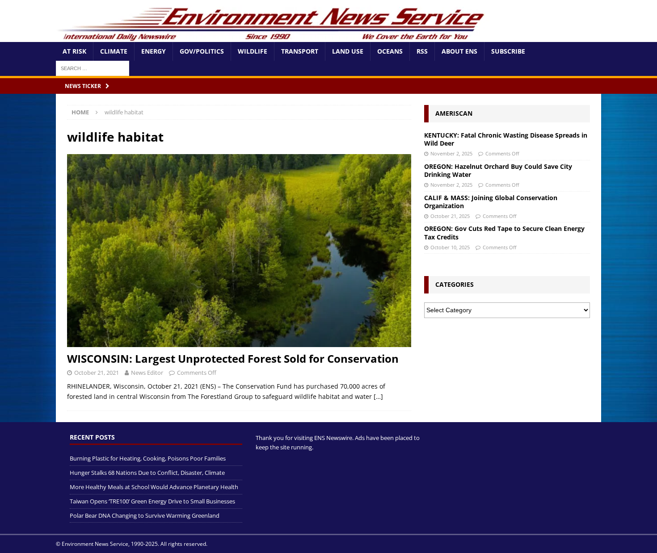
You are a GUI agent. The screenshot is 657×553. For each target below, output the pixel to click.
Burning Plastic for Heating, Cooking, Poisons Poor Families (148, 458)
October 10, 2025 (450, 247)
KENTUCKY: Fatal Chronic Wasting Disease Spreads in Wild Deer (505, 139)
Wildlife (252, 51)
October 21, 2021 (96, 373)
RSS (422, 51)
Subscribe (508, 51)
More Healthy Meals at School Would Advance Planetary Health (154, 487)
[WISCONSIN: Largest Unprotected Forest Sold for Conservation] (239, 251)
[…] (378, 396)
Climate (113, 51)
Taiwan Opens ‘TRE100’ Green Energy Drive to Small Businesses (152, 501)
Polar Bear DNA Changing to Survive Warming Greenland (144, 515)
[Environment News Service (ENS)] (272, 37)
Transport (299, 51)
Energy (153, 51)
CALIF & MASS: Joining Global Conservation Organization (490, 201)
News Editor (147, 373)
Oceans (390, 51)
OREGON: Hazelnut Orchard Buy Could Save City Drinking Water (498, 170)
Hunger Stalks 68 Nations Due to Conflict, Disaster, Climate (147, 473)
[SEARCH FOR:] (92, 67)
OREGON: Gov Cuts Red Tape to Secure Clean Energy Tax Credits (504, 232)
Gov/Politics (202, 51)
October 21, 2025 (450, 216)
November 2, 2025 (451, 153)
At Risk (74, 51)
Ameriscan (453, 113)
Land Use (347, 51)
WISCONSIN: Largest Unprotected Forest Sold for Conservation (233, 358)
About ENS (459, 51)
